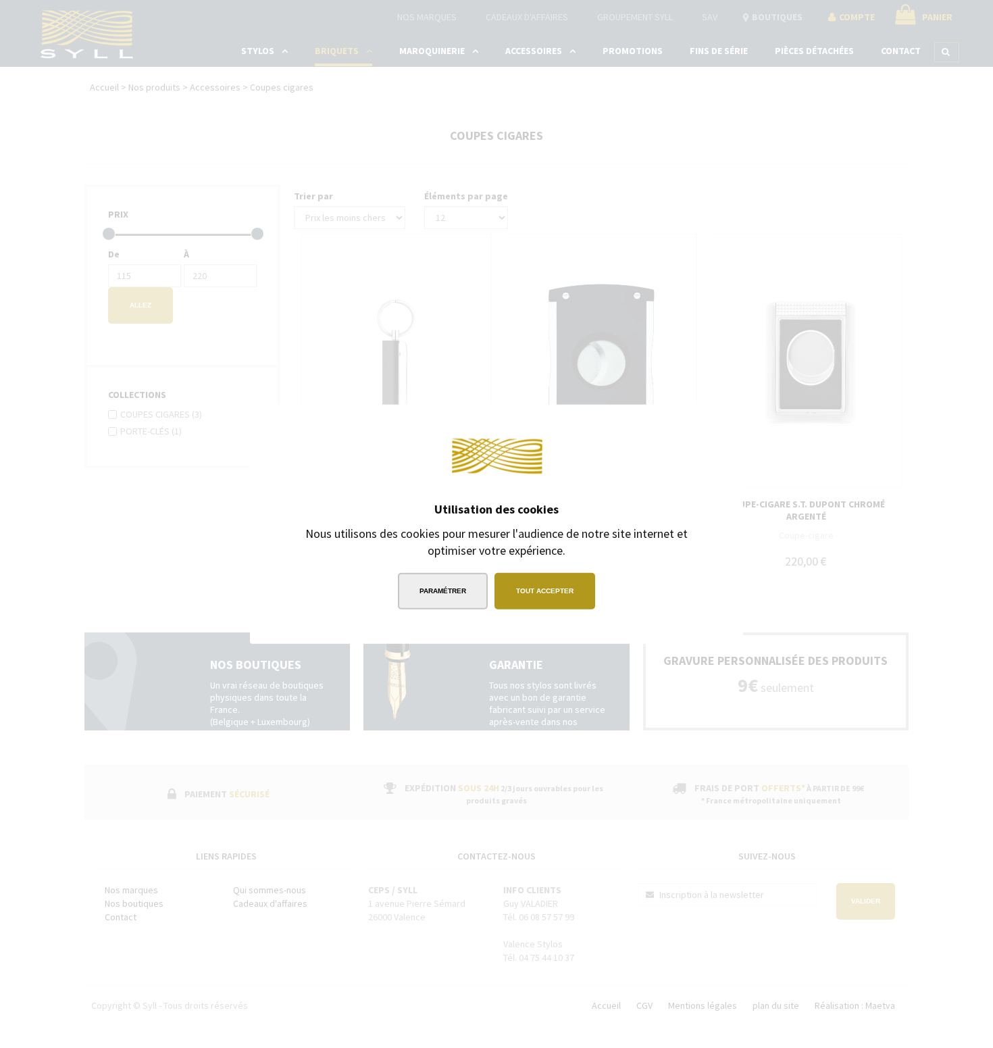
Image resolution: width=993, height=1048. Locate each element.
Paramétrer (442, 591)
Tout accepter (545, 591)
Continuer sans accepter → (655, 424)
